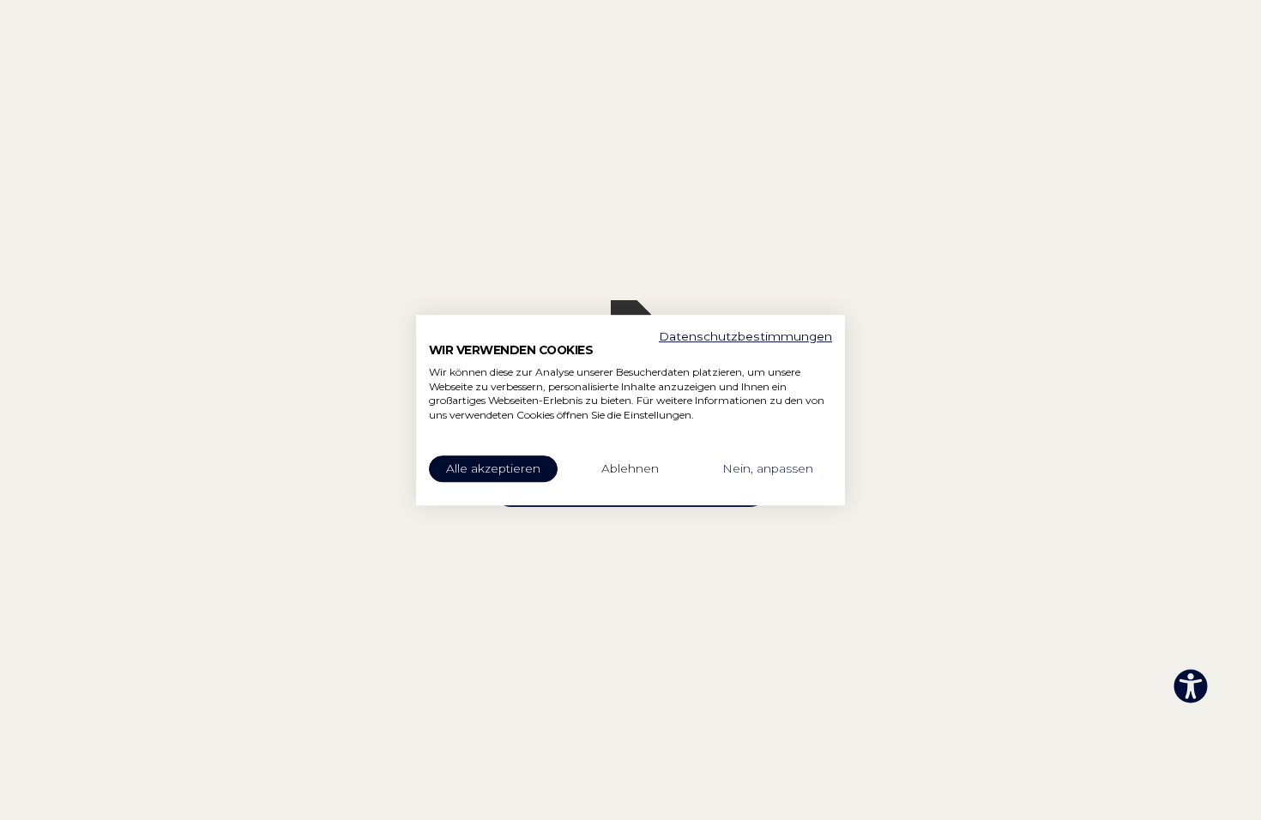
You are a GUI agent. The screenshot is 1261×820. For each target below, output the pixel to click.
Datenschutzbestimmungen (745, 336)
